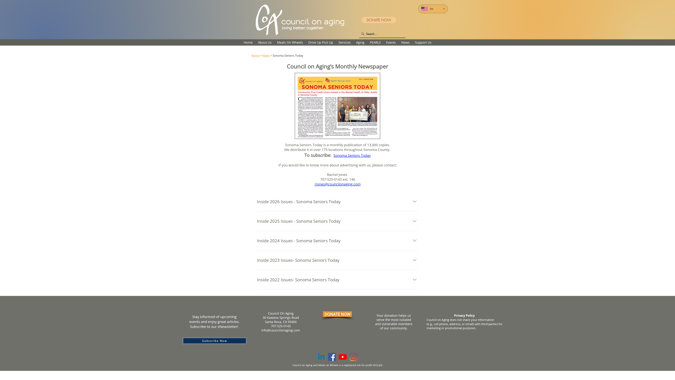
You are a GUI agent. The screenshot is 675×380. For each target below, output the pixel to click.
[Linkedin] (321, 357)
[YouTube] (343, 357)
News (266, 56)
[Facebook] (332, 357)
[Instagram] (353, 357)
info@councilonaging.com (280, 330)
